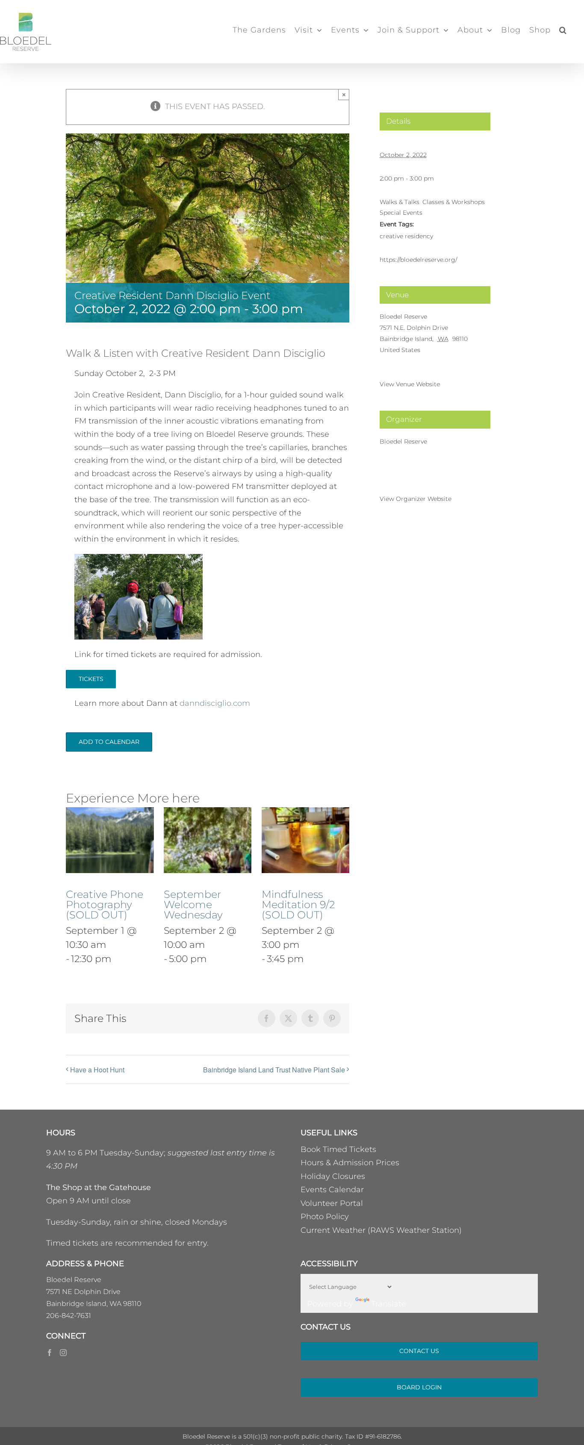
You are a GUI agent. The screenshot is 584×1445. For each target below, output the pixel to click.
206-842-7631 (68, 1316)
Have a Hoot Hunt (97, 1070)
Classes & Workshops (453, 202)
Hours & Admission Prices (350, 1162)
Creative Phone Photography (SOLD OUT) (104, 904)
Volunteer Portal (332, 1203)
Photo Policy (325, 1216)
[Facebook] (49, 1352)
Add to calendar (109, 742)
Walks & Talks (399, 202)
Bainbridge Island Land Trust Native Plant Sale (274, 1070)
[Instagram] (63, 1352)
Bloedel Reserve (403, 316)
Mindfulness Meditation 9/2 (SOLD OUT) (298, 904)
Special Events (401, 212)
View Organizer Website (415, 499)
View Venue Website (410, 384)
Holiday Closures (333, 1176)
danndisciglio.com (215, 703)
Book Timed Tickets (338, 1149)
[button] (563, 30)
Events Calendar (332, 1189)
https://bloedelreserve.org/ (418, 260)
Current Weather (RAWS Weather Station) (381, 1230)
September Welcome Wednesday (193, 904)
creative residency (406, 236)
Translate (388, 1304)
